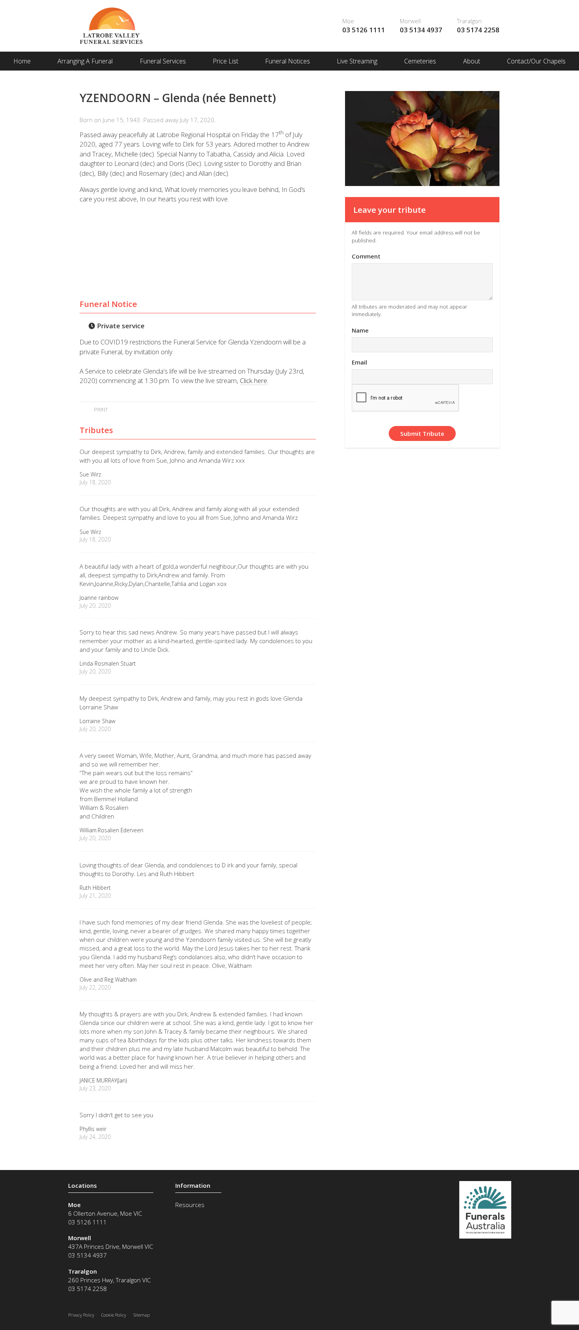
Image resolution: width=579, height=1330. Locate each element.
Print (100, 409)
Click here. (254, 380)
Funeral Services (163, 61)
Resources (189, 1205)
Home (22, 61)
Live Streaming (357, 61)
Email (359, 362)
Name (360, 330)
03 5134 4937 (421, 29)
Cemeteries (420, 61)
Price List (225, 61)
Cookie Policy (113, 1315)
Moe (348, 21)
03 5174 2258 (478, 29)
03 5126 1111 (363, 29)
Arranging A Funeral (85, 61)
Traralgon (469, 21)
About (471, 61)
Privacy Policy (81, 1315)
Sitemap (142, 1315)
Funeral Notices (287, 61)
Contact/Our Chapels (536, 61)
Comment (366, 256)
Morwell (410, 21)
